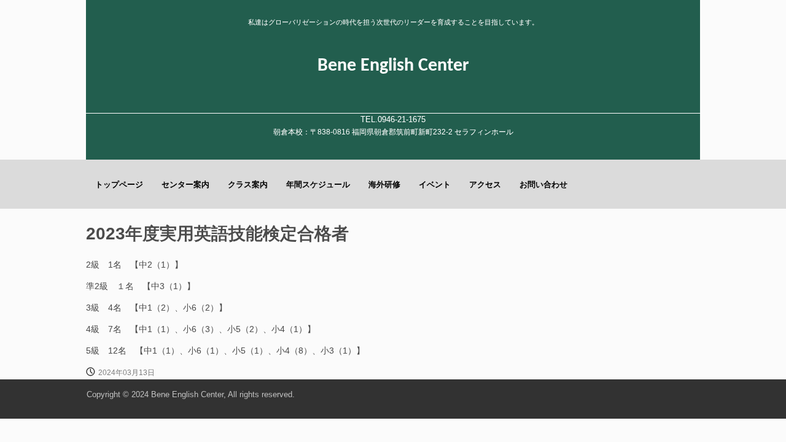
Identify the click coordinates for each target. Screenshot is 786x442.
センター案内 (185, 184)
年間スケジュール (318, 184)
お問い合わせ (543, 184)
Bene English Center (393, 66)
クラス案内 (248, 184)
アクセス (485, 184)
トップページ (119, 184)
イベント (435, 184)
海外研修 (384, 184)
